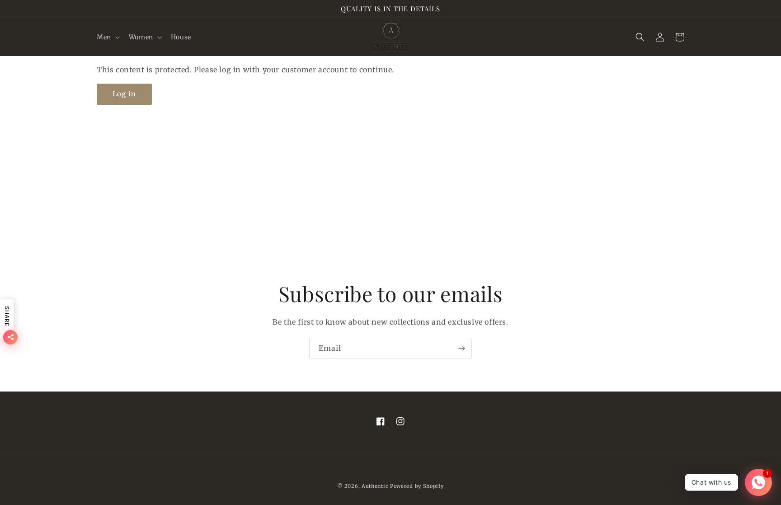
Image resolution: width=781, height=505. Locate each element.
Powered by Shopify (417, 486)
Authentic (375, 486)
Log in (124, 94)
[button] (107, 37)
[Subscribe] (461, 348)
